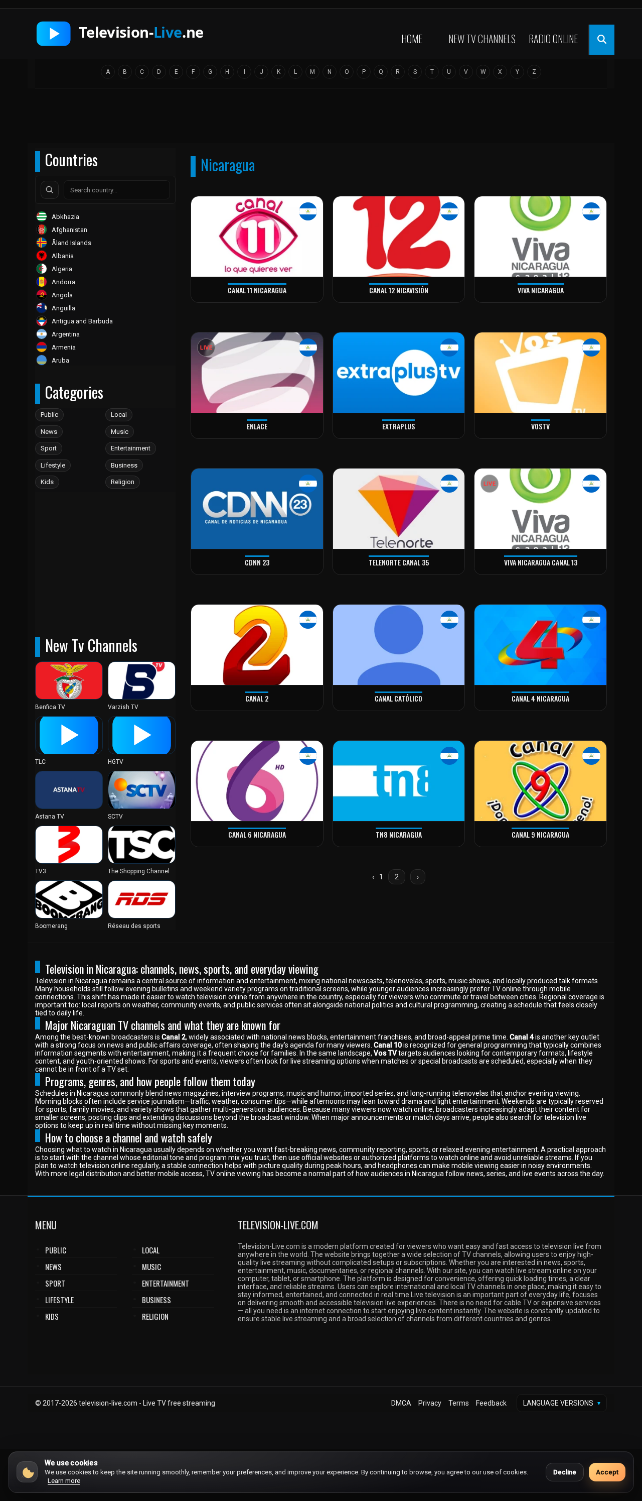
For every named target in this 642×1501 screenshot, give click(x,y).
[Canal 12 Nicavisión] (399, 237)
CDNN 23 (257, 562)
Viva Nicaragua (541, 290)
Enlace (257, 426)
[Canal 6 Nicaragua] (257, 781)
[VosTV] (540, 373)
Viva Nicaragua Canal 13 (540, 562)
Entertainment (130, 448)
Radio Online (553, 38)
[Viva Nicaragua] (540, 237)
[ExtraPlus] (399, 373)
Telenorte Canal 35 (399, 562)
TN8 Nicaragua (399, 834)
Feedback (491, 1403)
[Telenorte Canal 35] (399, 509)
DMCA (401, 1403)
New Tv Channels (482, 38)
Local (119, 414)
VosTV (540, 426)
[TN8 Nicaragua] (399, 781)
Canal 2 (256, 698)
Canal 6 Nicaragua (257, 834)
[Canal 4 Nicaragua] (540, 645)
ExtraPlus (398, 426)
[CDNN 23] (257, 509)
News (49, 431)
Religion (122, 482)
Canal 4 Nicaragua (540, 698)
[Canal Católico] (399, 645)
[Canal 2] (257, 645)
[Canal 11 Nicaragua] (257, 237)
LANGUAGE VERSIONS (561, 1403)
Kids (47, 482)
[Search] (50, 190)
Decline (564, 1472)
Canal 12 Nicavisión (398, 290)
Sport (49, 448)
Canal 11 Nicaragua (257, 290)
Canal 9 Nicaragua (540, 834)
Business (124, 465)
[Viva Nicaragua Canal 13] (540, 509)
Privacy (429, 1403)
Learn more (64, 1480)
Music (119, 431)
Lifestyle (53, 465)
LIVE (206, 347)
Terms (458, 1403)
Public (49, 414)
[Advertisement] (321, 119)
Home (411, 38)
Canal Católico (398, 698)
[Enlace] (257, 373)
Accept (607, 1472)
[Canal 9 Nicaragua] (540, 781)
